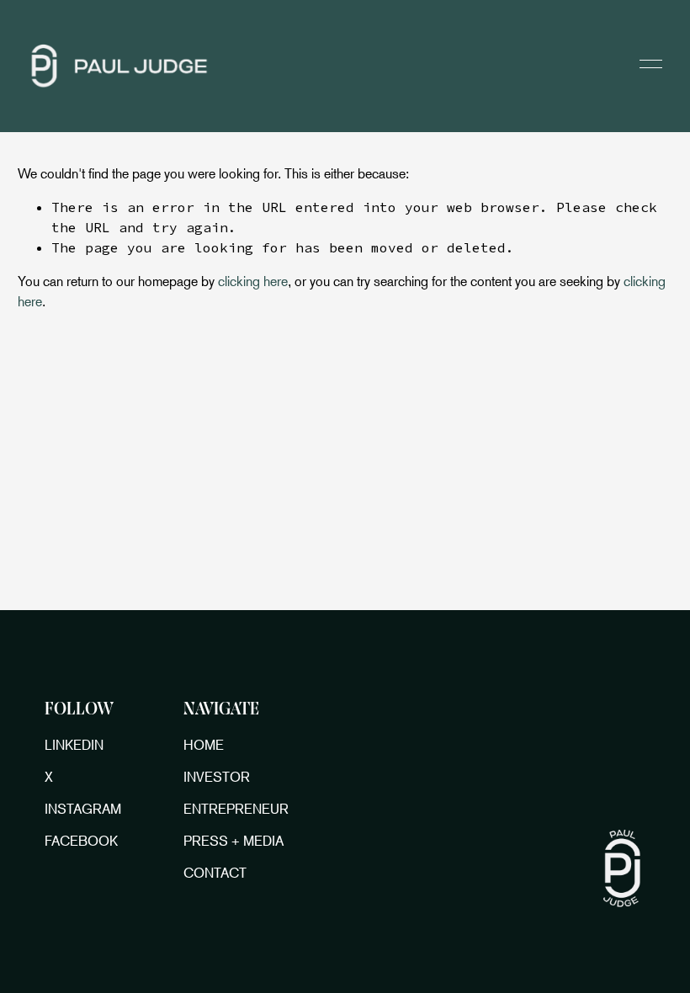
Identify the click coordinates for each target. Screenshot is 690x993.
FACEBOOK (81, 840)
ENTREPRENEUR (236, 808)
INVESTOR (216, 776)
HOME (203, 744)
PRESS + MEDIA (233, 840)
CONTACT (215, 872)
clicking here (253, 281)
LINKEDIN (74, 744)
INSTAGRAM (83, 808)
